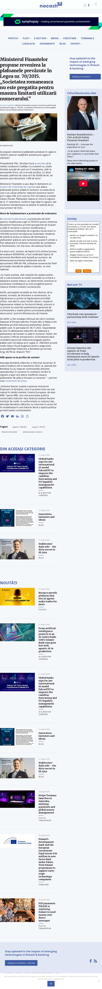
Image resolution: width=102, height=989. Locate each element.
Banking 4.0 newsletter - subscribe (82, 77)
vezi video (71, 322)
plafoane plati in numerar (32, 432)
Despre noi (9, 973)
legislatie (28, 43)
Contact (19, 973)
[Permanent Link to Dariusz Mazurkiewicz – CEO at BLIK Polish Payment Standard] (82, 131)
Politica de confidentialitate (42, 973)
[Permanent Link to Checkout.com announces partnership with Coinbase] (83, 311)
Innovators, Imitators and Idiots (47, 517)
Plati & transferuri (45, 819)
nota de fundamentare (15, 218)
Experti (75, 43)
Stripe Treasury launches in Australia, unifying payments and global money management (47, 804)
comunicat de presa (16, 380)
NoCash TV (74, 284)
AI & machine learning (45, 494)
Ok (51, 984)
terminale (87, 38)
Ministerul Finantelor (9, 432)
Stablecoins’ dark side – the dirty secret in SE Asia (47, 548)
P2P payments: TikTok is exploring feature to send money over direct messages (47, 912)
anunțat (41, 163)
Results (87, 271)
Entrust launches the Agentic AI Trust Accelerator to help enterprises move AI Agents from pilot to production (83, 354)
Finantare (44, 884)
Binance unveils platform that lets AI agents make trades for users (48, 598)
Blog (62, 43)
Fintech (13, 38)
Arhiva (27, 973)
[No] (99, 981)
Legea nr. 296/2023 (19, 427)
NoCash (3, 105)
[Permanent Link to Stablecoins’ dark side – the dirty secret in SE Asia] (17, 558)
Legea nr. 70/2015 (38, 427)
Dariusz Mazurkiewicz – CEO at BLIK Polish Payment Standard (81, 137)
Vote (78, 271)
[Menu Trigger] (85, 5)
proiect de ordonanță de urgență (17, 186)
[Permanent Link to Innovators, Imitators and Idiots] (17, 525)
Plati (26, 38)
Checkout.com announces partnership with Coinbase (82, 315)
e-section (40, 38)
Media (54, 38)
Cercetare (69, 38)
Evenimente (47, 43)
